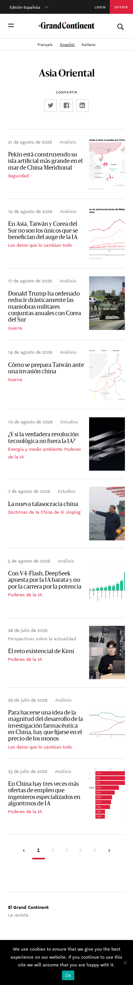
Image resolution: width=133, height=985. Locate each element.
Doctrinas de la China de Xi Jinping (44, 511)
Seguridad (18, 175)
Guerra (15, 327)
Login (100, 7)
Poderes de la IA (25, 594)
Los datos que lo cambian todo (40, 244)
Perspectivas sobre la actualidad (42, 638)
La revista (18, 914)
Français (45, 44)
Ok (68, 975)
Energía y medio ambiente (35, 448)
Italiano (89, 44)
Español (68, 44)
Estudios (69, 421)
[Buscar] (120, 25)
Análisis (68, 141)
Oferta (121, 7)
